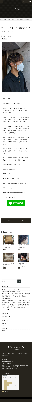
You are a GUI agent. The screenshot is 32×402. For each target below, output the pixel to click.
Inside (3, 326)
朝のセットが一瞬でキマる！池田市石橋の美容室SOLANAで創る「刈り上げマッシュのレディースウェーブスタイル (16, 307)
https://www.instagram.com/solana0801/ (13, 192)
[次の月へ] (18, 376)
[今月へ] (15, 376)
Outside (4, 323)
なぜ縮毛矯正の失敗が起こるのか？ (12, 291)
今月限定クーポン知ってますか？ (11, 289)
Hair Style (4, 328)
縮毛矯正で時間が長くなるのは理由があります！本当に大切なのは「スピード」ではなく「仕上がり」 (16, 301)
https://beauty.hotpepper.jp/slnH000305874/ (14, 183)
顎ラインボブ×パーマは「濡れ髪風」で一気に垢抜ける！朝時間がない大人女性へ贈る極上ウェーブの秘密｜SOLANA (16, 296)
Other (3, 330)
